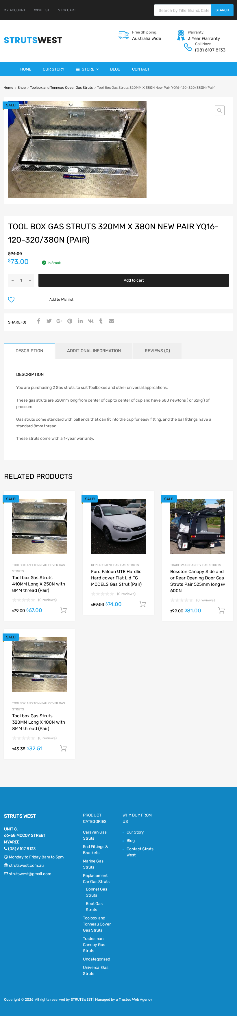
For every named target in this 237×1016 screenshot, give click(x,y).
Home (25, 69)
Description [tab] (29, 350)
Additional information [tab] (94, 350)
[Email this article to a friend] (110, 321)
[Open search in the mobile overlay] (194, 10)
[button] (220, 110)
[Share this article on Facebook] (38, 321)
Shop (22, 88)
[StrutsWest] (33, 43)
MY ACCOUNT (14, 10)
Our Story (53, 69)
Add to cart (134, 280)
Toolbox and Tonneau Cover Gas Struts (61, 88)
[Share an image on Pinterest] (69, 321)
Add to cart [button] (63, 610)
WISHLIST (41, 10)
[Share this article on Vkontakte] (90, 321)
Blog (115, 69)
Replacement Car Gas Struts (115, 565)
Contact (141, 69)
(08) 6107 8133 (209, 50)
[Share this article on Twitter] (48, 321)
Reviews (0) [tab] (157, 350)
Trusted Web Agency (135, 999)
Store (88, 69)
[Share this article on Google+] (58, 321)
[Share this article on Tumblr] (100, 321)
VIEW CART (67, 10)
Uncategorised (96, 959)
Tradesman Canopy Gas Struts (195, 565)
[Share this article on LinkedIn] (79, 321)
